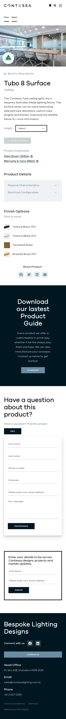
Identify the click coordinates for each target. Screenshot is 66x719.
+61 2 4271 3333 (13, 694)
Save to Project (19, 140)
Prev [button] (6, 17)
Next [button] (14, 17)
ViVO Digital (22, 709)
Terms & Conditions (14, 703)
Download (33, 370)
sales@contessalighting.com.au (22, 682)
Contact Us (33, 654)
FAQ (12, 431)
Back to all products (21, 73)
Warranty (33, 703)
